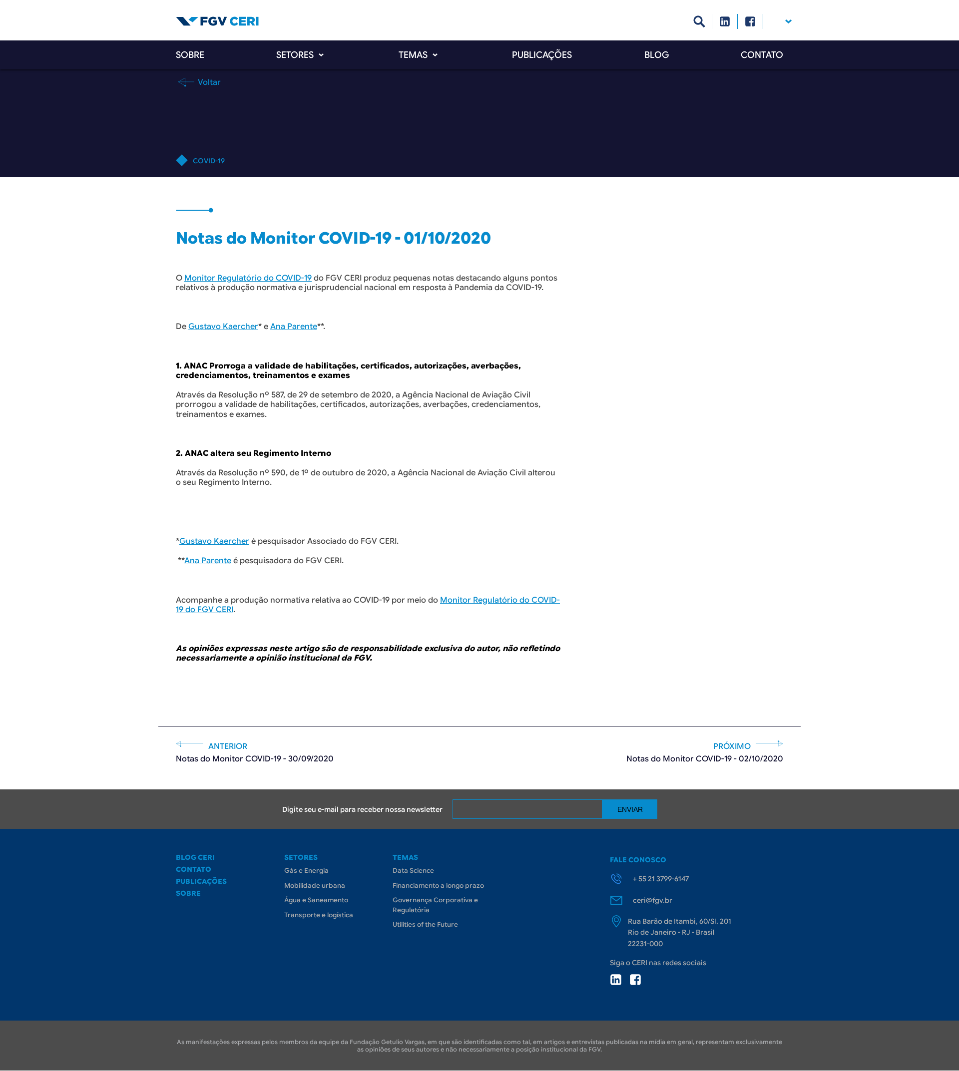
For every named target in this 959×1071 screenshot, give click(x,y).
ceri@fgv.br (652, 900)
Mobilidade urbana (314, 885)
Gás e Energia (306, 870)
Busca (699, 21)
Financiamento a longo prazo (438, 885)
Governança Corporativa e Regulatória (435, 905)
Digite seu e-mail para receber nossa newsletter (362, 809)
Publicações (542, 54)
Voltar (208, 81)
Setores (295, 54)
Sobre (190, 54)
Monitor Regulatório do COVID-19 (248, 278)
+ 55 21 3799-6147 (661, 878)
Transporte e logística (318, 915)
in (616, 980)
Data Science (413, 870)
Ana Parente (293, 327)
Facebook (750, 21)
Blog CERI (195, 857)
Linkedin (725, 21)
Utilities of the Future (425, 924)
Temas (413, 54)
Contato (762, 54)
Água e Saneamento (316, 900)
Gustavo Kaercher (223, 327)
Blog (656, 54)
